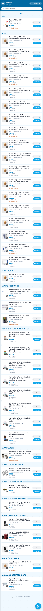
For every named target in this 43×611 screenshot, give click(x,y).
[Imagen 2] (21, 13)
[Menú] (3, 3)
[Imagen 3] (22, 13)
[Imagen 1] (20, 13)
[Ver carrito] (38, 606)
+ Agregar (37, 26)
